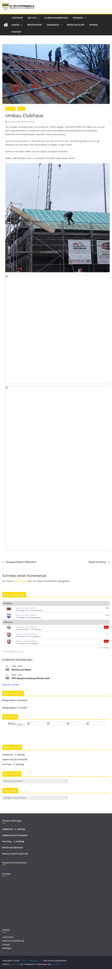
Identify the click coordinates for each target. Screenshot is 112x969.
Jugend (15, 24)
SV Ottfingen (20, 617)
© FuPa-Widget (103, 647)
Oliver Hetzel (29, 122)
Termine (93, 24)
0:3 (107, 608)
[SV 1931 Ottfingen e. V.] (5, 24)
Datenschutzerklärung (13, 940)
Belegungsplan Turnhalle (14, 707)
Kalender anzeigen (11, 684)
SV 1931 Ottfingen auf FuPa (12, 652)
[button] (38, 18)
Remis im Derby (97, 562)
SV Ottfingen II (21, 610)
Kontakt (16, 31)
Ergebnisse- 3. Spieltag (13, 754)
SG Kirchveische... (22, 629)
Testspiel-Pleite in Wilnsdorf (21, 562)
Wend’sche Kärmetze (12, 847)
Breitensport (34, 24)
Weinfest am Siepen (21, 669)
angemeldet (20, 581)
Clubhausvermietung (56, 17)
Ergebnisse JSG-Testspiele (14, 759)
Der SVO (32, 17)
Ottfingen (7, 948)
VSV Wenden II (21, 636)
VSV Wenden (20, 643)
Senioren (78, 17)
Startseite (17, 17)
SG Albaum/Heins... (37, 610)
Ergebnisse (53, 24)
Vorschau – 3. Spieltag (13, 764)
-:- (108, 634)
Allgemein (10, 109)
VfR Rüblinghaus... (35, 617)
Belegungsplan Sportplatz (15, 700)
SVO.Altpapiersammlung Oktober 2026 (31, 678)
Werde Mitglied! (75, 24)
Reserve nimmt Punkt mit (15, 853)
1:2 (107, 615)
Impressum (7, 937)
